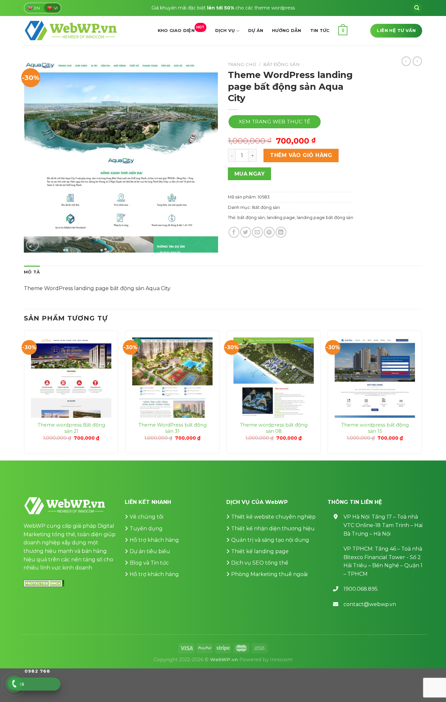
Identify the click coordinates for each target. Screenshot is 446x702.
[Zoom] (32, 244)
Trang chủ (242, 64)
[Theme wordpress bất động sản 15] (375, 377)
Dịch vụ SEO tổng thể (259, 563)
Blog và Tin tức (149, 563)
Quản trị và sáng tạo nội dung (270, 540)
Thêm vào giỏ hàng (301, 155)
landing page (281, 217)
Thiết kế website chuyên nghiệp (273, 517)
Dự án (255, 30)
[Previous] (24, 395)
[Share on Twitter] (245, 232)
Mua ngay (249, 174)
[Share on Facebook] (234, 232)
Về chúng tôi (146, 517)
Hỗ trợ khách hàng (154, 540)
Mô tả (32, 272)
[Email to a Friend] (257, 232)
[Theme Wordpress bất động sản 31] (172, 377)
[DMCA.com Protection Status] (44, 583)
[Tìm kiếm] (417, 8)
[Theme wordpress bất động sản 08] (273, 377)
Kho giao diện (181, 29)
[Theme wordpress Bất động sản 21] (71, 377)
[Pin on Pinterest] (269, 232)
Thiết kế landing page (260, 551)
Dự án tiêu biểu (150, 551)
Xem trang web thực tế (275, 121)
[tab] (32, 272)
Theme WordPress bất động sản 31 (172, 428)
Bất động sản (281, 64)
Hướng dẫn (286, 30)
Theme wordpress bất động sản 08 (274, 428)
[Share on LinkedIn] (281, 232)
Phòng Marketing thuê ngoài (269, 574)
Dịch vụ (225, 30)
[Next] (422, 395)
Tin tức (320, 30)
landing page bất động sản (325, 217)
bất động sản (251, 217)
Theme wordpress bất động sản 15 (375, 428)
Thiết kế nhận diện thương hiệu (273, 528)
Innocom (281, 660)
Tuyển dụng (146, 528)
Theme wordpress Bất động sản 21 (71, 428)
